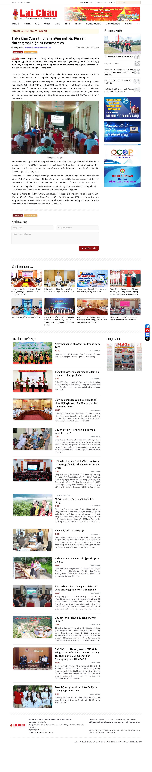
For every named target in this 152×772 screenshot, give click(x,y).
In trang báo (18, 52)
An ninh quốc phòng (113, 24)
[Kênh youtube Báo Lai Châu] (147, 330)
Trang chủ (15, 24)
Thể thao (78, 24)
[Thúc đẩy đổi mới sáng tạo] (32, 540)
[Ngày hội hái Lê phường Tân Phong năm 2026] (32, 353)
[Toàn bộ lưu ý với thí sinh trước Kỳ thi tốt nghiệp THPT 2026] (32, 696)
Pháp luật (128, 24)
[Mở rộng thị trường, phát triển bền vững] (32, 505)
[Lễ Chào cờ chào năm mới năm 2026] (122, 44)
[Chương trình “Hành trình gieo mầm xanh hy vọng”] (32, 439)
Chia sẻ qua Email (31, 52)
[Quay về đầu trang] (147, 767)
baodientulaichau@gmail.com (43, 732)
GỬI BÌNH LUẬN (90, 248)
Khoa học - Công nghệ (38, 31)
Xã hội (37, 24)
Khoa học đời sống (20, 31)
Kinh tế (57, 24)
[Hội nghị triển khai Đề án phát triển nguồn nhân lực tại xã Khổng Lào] (125, 306)
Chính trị (27, 24)
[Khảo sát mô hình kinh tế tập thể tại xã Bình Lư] (32, 568)
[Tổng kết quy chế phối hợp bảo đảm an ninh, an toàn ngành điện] (32, 381)
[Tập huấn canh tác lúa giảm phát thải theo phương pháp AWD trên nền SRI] (32, 596)
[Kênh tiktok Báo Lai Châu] (147, 339)
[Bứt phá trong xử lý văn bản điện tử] (26, 306)
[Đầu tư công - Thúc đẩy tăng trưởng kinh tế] (32, 627)
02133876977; (41, 730)
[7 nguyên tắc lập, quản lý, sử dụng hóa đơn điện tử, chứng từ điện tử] (92, 278)
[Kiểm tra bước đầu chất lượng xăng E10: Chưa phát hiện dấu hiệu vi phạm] (59, 278)
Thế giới (67, 24)
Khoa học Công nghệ (93, 24)
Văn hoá (47, 24)
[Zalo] (147, 334)
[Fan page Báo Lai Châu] (147, 326)
